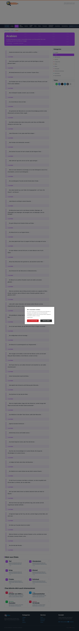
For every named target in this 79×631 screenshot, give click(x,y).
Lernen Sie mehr (30, 317)
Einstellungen (46, 320)
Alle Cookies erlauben (32, 320)
